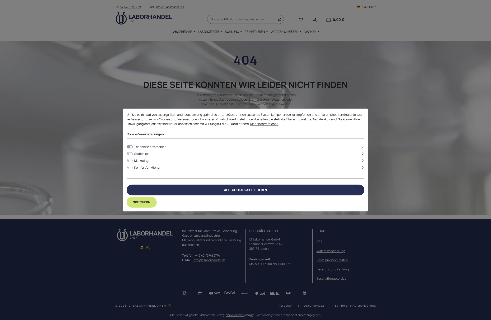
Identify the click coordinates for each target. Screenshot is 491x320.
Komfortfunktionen (147, 168)
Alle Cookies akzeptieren (245, 190)
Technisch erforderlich (150, 147)
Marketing (141, 161)
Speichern (141, 202)
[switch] (130, 153)
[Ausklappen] (362, 146)
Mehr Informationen (264, 124)
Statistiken (142, 154)
